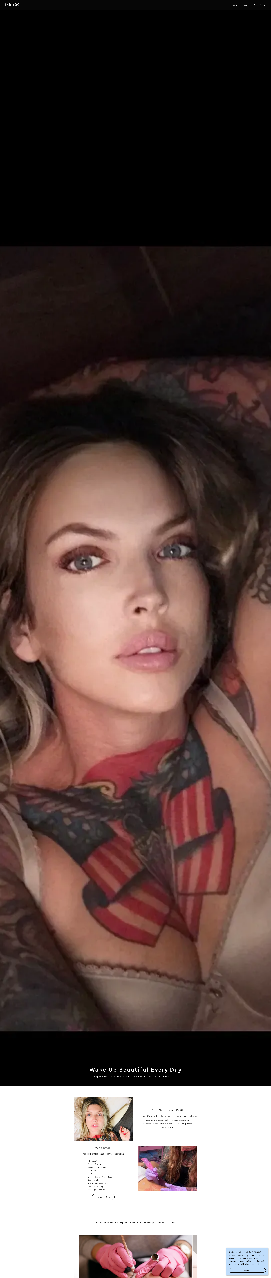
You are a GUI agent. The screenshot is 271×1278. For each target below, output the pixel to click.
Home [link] (234, 5)
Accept (247, 1270)
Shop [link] (244, 5)
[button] (264, 5)
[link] (12, 5)
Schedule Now (103, 1197)
